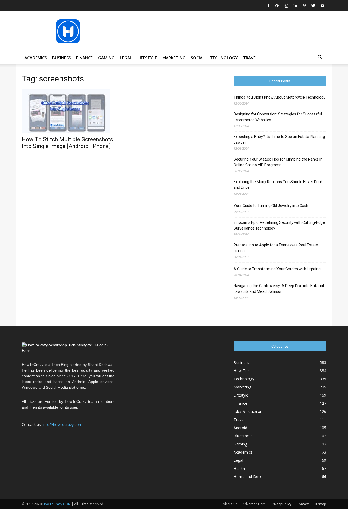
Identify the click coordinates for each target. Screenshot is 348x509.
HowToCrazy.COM (56, 504)
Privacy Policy (281, 504)
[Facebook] (268, 5)
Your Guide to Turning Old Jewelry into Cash (271, 205)
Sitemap (320, 504)
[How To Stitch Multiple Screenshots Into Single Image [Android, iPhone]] (68, 111)
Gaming (106, 57)
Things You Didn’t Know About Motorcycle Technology (279, 97)
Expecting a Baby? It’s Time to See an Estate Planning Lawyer (279, 139)
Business (61, 57)
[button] (319, 58)
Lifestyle (147, 57)
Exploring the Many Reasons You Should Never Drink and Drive (278, 185)
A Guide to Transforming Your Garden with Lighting (277, 269)
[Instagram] (286, 5)
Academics (35, 57)
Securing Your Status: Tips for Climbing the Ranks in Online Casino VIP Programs (278, 162)
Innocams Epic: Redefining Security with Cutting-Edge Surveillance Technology (279, 225)
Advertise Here (254, 504)
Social (198, 57)
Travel (250, 57)
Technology (224, 57)
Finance (84, 57)
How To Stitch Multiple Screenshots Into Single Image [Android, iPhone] (67, 142)
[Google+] (277, 5)
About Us (230, 504)
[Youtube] (322, 5)
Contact (303, 504)
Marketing (173, 57)
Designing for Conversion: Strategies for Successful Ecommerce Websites (278, 117)
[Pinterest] (304, 5)
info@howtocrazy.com (62, 424)
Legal (126, 57)
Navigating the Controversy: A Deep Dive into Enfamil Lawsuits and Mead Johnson (279, 289)
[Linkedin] (295, 5)
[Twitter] (313, 5)
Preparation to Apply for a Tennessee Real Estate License (276, 248)
